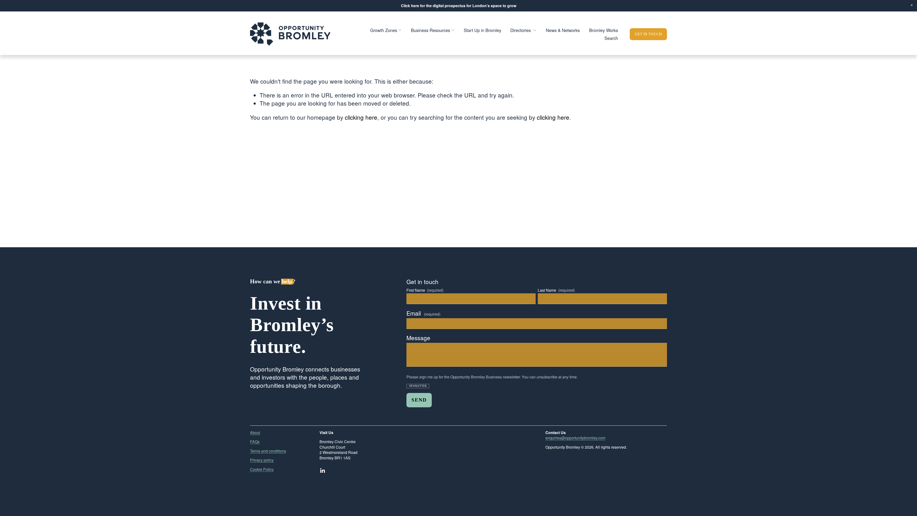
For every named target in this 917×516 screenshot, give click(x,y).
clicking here (361, 117)
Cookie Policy (262, 469)
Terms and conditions (268, 451)
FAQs (255, 441)
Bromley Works (603, 30)
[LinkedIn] (322, 470)
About (255, 432)
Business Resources (430, 30)
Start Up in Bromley (482, 30)
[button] (911, 5)
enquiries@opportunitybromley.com (575, 438)
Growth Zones (383, 30)
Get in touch (648, 34)
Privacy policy (262, 460)
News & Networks (563, 30)
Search (611, 38)
